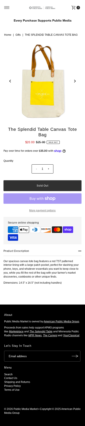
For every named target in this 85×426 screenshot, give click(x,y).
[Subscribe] (75, 356)
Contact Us (10, 378)
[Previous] (10, 81)
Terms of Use (12, 389)
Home (7, 34)
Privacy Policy (12, 385)
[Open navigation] (6, 7)
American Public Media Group (61, 321)
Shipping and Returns (17, 382)
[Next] (74, 81)
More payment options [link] (42, 210)
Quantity (8, 160)
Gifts (18, 34)
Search (8, 374)
